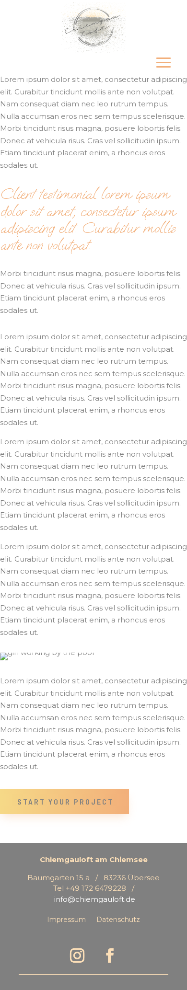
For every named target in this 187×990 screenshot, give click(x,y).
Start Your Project (65, 801)
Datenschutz (118, 920)
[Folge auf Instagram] (77, 955)
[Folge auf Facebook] (109, 955)
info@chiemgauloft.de (94, 899)
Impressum (66, 920)
